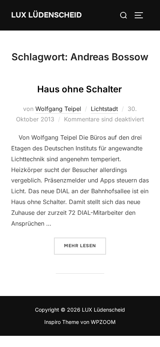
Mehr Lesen (85, 246)
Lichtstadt (104, 108)
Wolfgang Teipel (58, 108)
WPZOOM (103, 322)
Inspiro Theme (61, 322)
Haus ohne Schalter (79, 89)
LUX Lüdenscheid (46, 15)
